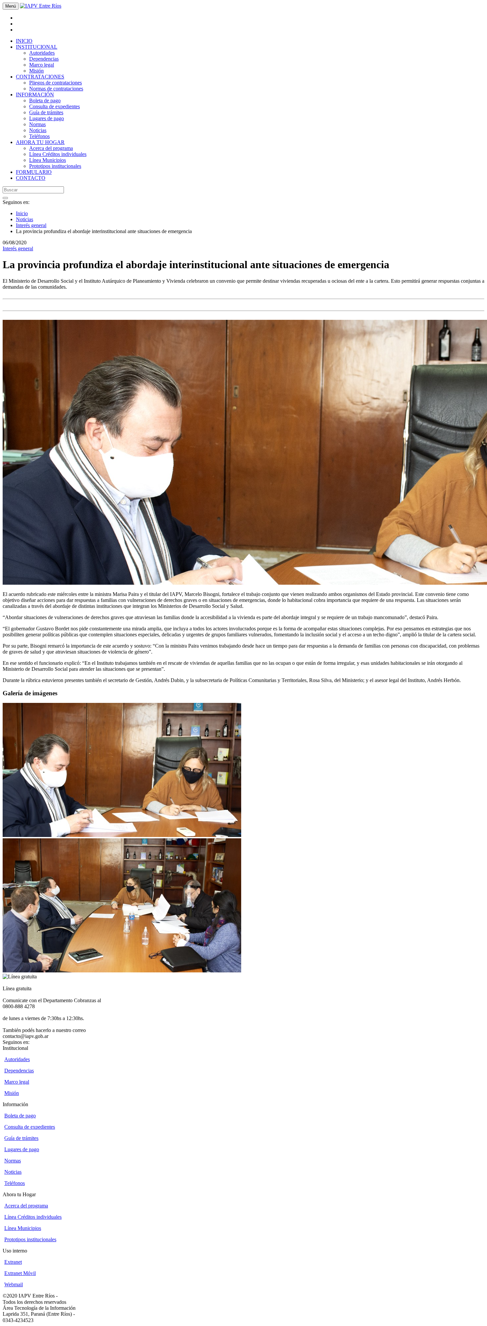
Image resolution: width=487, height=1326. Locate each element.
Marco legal (41, 65)
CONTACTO (30, 178)
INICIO (24, 41)
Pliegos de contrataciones (55, 82)
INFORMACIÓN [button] (35, 94)
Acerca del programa (51, 148)
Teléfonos (39, 136)
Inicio (22, 213)
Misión (36, 71)
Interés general (31, 225)
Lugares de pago (46, 118)
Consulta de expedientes (54, 106)
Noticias (37, 130)
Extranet (13, 1262)
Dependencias (44, 59)
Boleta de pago (45, 100)
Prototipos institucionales (55, 166)
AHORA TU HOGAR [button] (40, 142)
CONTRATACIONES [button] (40, 76)
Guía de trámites (46, 112)
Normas (37, 124)
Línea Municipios (47, 160)
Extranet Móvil (20, 1273)
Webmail (13, 1284)
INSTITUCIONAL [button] (36, 47)
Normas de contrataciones (56, 88)
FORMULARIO (34, 172)
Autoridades (42, 53)
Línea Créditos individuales (57, 154)
